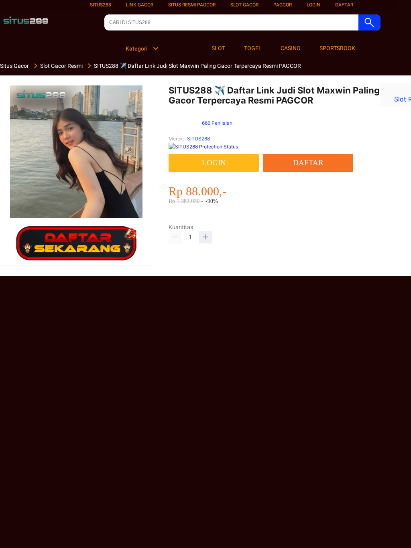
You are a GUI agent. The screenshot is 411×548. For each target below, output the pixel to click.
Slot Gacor (244, 5)
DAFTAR (344, 5)
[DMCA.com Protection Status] (203, 147)
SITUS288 (100, 5)
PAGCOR (282, 5)
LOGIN (313, 5)
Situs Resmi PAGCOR (192, 5)
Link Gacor (139, 5)
